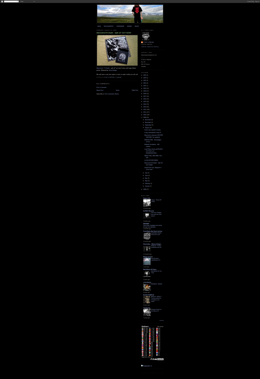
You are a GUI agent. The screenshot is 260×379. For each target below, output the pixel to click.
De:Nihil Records (148, 211)
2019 (145, 91)
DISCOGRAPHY (109, 26)
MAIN (99, 26)
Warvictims (99, 68)
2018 (145, 93)
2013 (145, 107)
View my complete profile (150, 46)
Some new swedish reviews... (153, 130)
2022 (145, 83)
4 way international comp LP (152, 132)
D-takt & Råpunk (148, 42)
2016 (145, 99)
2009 (145, 117)
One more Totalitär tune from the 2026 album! (156, 214)
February (148, 183)
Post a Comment (101, 87)
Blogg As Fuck (148, 257)
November (148, 122)
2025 (145, 75)
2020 (145, 88)
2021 (145, 85)
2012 (145, 109)
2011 (145, 112)
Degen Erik (146, 198)
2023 (145, 80)
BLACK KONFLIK (148, 295)
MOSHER (146, 223)
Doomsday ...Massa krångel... (152, 244)
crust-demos (147, 282)
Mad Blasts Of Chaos (149, 269)
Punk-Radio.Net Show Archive (152, 231)
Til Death (107, 68)
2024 (145, 78)
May (146, 178)
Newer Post (99, 90)
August (147, 127)
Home (117, 90)
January (147, 186)
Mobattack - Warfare (156, 284)
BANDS (129, 26)
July (146, 173)
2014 (145, 104)
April (146, 181)
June (146, 175)
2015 (145, 101)
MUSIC (137, 26)
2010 (145, 114)
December (148, 119)
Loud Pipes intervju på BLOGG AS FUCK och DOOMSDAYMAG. (153, 151)
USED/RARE (120, 26)
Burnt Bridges (113, 70)
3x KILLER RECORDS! (151, 160)
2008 (145, 189)
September (148, 125)
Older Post (135, 90)
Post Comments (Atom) (112, 94)
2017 (145, 96)
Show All (162, 320)
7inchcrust (146, 308)
